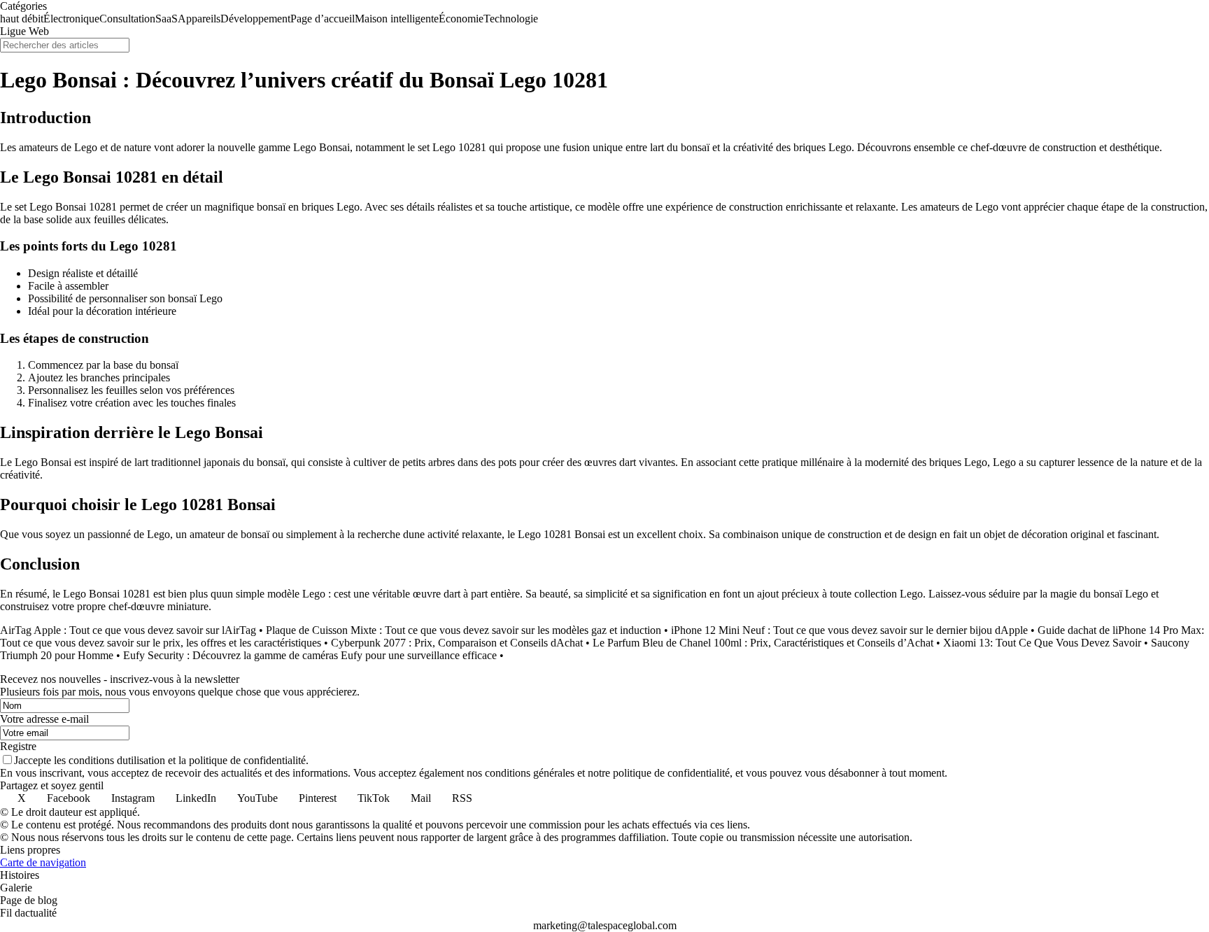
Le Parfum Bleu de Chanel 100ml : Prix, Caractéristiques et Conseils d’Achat (763, 643)
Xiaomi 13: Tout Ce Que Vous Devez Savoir (1042, 643)
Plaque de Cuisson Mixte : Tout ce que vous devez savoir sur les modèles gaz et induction (463, 630)
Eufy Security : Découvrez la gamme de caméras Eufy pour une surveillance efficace (310, 655)
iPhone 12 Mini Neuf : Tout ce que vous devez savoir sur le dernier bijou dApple (849, 630)
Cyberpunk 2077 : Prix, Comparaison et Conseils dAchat (457, 643)
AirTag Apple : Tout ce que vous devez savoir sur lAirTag (128, 630)
